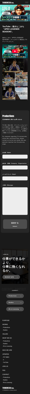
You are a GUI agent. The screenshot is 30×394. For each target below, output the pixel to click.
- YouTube (5, 362)
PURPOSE (5, 320)
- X (3, 360)
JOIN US (5, 366)
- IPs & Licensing (7, 346)
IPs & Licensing (14, 309)
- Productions (6, 327)
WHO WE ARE (7, 350)
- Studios (4, 330)
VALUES (5, 334)
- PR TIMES (5, 357)
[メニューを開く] (26, 2)
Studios (11, 302)
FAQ (3, 370)
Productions (13, 296)
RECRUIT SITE (9, 277)
